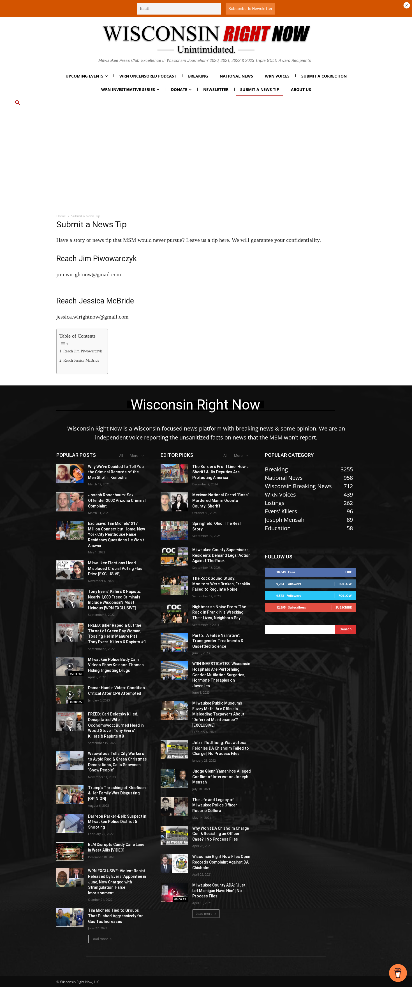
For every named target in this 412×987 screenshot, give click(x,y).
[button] (17, 103)
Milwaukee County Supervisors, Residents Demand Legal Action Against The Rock (221, 555)
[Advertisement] (206, 165)
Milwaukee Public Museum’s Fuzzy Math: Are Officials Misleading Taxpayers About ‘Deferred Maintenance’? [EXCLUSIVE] (218, 714)
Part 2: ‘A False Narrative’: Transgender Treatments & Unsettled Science (217, 641)
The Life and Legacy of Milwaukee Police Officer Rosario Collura (214, 805)
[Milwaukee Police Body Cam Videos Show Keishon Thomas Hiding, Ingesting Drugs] (70, 666)
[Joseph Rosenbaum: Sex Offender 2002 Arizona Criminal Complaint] (70, 501)
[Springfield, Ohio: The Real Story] (174, 530)
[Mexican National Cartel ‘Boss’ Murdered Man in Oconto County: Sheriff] (174, 501)
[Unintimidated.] (206, 39)
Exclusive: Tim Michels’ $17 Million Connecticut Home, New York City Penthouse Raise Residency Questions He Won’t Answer (116, 534)
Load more (99, 938)
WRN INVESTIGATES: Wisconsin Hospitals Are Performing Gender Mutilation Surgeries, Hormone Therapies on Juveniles (221, 674)
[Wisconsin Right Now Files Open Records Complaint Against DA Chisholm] (174, 863)
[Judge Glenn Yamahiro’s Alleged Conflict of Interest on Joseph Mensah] (174, 778)
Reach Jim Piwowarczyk (82, 351)
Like (348, 572)
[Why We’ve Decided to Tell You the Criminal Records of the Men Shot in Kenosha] (70, 473)
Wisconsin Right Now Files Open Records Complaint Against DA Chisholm (221, 862)
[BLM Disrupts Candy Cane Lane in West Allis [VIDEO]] (70, 851)
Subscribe (343, 607)
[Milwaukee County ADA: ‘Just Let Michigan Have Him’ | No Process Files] (174, 892)
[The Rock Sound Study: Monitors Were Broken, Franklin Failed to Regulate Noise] (174, 585)
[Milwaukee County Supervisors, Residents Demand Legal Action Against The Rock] (174, 556)
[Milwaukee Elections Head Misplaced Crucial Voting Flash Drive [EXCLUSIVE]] (70, 569)
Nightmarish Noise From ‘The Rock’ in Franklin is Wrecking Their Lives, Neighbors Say (219, 612)
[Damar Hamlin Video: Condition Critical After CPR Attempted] (70, 694)
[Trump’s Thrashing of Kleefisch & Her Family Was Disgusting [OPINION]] (70, 794)
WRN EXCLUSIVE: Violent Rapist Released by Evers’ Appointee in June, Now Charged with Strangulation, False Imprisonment (117, 882)
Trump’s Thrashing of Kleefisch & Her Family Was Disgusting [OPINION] (117, 793)
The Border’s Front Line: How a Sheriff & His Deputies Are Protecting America (220, 472)
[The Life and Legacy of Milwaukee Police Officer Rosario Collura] (174, 806)
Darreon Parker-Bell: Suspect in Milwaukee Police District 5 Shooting (117, 821)
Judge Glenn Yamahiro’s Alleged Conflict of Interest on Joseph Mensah (221, 776)
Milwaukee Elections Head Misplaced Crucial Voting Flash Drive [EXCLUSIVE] (116, 568)
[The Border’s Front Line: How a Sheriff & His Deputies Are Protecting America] (174, 473)
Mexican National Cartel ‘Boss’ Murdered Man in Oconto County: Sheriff (220, 500)
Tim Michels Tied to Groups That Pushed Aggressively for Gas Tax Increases (115, 915)
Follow (345, 584)
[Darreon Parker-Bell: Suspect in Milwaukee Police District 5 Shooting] (70, 823)
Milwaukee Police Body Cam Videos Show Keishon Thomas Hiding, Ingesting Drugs (116, 665)
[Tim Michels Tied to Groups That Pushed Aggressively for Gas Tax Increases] (70, 917)
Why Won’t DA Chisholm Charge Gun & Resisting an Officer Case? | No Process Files (220, 833)
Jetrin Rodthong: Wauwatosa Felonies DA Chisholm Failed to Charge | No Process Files (220, 748)
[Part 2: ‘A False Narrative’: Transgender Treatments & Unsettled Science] (174, 642)
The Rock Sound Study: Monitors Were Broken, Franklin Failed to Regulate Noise (221, 583)
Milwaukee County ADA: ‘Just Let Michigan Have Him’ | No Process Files (219, 890)
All (121, 455)
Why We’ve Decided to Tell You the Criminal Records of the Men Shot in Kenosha (116, 472)
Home (61, 216)
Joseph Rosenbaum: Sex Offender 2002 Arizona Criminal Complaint (117, 500)
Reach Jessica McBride (81, 360)
